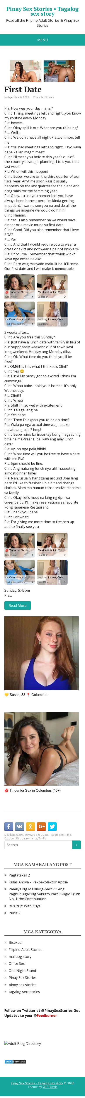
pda (22, 838)
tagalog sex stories (24, 991)
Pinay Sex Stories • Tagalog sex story (42, 11)
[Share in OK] (30, 826)
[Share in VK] (19, 826)
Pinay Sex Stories (43, 97)
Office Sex (17, 963)
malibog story (20, 956)
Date (45, 835)
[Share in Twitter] (52, 826)
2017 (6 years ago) (30, 835)
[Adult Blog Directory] (22, 1043)
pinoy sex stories (22, 984)
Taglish (43, 838)
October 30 (11, 838)
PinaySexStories (58, 1010)
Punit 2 (14, 913)
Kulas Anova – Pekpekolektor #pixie (38, 882)
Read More (18, 605)
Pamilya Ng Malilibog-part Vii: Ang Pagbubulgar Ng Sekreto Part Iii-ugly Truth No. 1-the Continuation (44, 894)
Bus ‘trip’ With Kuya (25, 906)
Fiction (54, 835)
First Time (65, 835)
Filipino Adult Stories (25, 949)
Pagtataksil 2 (19, 875)
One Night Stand (22, 970)
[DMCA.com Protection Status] (15, 1061)
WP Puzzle (50, 1087)
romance (31, 838)
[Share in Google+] (41, 826)
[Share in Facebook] (8, 826)
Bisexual (15, 942)
